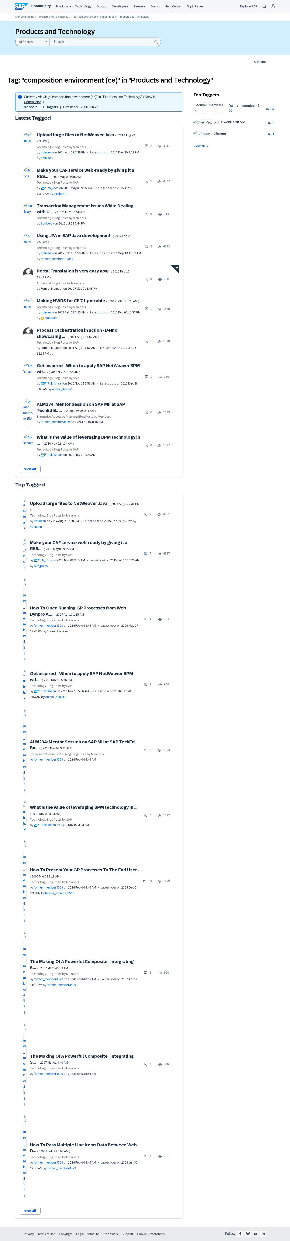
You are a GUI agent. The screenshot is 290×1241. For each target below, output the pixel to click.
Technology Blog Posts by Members (61, 147)
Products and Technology (73, 6)
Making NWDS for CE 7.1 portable (88, 300)
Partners (139, 6)
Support (127, 1234)
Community (41, 6)
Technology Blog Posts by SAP (58, 182)
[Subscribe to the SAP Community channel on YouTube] (255, 1233)
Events (155, 6)
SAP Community (24, 16)
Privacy (29, 1234)
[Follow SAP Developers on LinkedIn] (263, 1233)
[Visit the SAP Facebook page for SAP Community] (240, 1233)
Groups (101, 6)
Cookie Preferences (151, 1234)
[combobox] (105, 42)
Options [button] (260, 61)
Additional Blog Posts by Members (60, 283)
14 (272, 109)
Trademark (110, 1234)
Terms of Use (46, 1234)
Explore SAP (248, 6)
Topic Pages (195, 6)
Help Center (173, 6)
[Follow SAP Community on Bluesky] (248, 1233)
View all (30, 469)
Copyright (65, 1234)
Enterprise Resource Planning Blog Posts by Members (74, 416)
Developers (120, 6)
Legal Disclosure (87, 1234)
